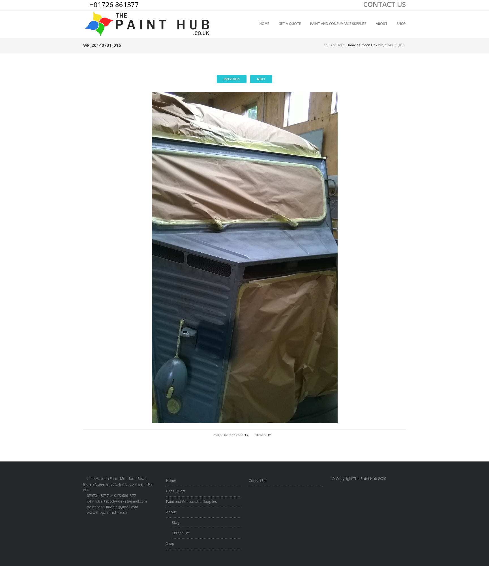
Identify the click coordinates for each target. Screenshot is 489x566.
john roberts (238, 435)
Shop (401, 23)
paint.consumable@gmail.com (112, 506)
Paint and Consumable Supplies (338, 23)
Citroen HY (367, 45)
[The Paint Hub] (147, 24)
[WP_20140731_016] (244, 257)
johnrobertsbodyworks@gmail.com (117, 501)
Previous (232, 79)
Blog (175, 522)
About (381, 23)
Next (261, 79)
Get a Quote (289, 23)
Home (264, 23)
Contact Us (257, 480)
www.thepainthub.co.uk (107, 512)
